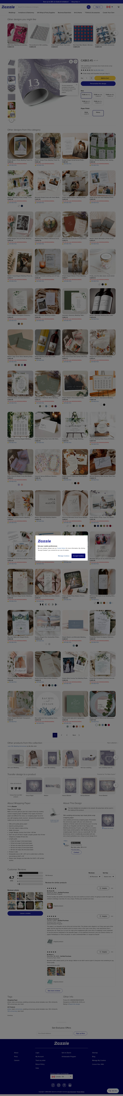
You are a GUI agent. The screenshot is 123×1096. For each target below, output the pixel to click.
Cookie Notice (61, 548)
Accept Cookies (78, 556)
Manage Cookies (63, 556)
